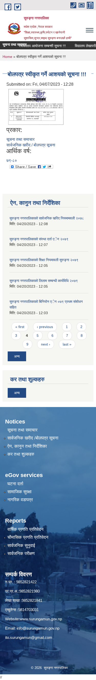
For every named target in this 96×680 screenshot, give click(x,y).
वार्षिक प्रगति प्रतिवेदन (25, 529)
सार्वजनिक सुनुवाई (21, 545)
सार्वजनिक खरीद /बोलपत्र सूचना (32, 438)
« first (19, 327)
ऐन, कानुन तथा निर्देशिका (27, 446)
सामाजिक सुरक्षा (19, 491)
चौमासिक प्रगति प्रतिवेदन (27, 537)
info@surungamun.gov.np (38, 628)
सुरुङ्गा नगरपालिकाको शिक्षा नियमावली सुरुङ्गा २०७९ (43, 260)
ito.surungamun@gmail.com (28, 637)
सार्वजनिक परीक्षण (21, 553)
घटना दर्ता (15, 483)
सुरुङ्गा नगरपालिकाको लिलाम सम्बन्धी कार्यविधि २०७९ (43, 281)
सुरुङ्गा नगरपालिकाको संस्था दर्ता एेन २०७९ (38, 239)
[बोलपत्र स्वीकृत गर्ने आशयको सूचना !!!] (36, 106)
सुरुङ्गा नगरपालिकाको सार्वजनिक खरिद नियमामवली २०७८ (46, 218)
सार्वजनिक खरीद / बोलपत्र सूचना (30, 145)
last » (67, 344)
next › (45, 344)
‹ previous (45, 327)
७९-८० (11, 160)
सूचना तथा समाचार (20, 139)
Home (7, 57)
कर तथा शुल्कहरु (20, 454)
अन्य (17, 356)
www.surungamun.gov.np (41, 619)
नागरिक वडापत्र (20, 499)
